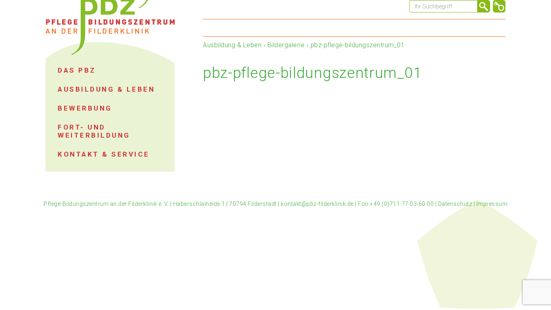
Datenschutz (455, 204)
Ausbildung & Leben (232, 45)
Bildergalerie (286, 45)
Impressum (492, 204)
